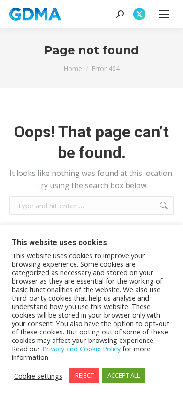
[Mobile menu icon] (164, 14)
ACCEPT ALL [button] (123, 375)
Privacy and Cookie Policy (81, 348)
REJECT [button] (84, 375)
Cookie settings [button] (38, 376)
